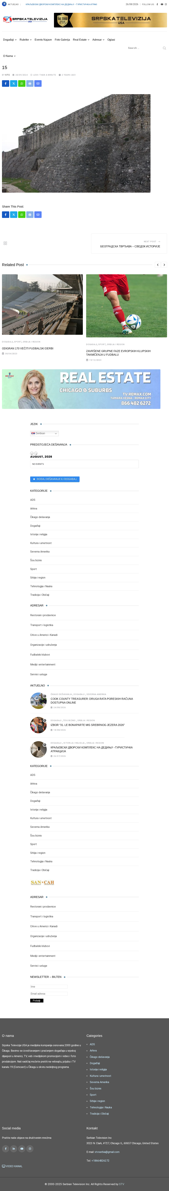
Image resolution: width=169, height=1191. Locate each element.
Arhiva (33, 508)
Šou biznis (36, 560)
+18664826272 (100, 1160)
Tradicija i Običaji (39, 594)
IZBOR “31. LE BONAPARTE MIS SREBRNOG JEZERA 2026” (88, 725)
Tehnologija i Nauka (41, 586)
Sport (18, 342)
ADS (32, 499)
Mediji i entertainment (42, 664)
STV (121, 1184)
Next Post (150, 241)
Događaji (8, 39)
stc (7, 75)
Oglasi (111, 39)
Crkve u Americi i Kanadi (43, 635)
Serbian (40, 433)
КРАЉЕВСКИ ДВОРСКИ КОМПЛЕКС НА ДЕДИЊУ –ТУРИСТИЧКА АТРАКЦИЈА (64, 4)
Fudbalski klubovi (40, 654)
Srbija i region (31, 342)
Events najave (43, 39)
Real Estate (80, 39)
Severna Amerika (40, 551)
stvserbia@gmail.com (107, 1152)
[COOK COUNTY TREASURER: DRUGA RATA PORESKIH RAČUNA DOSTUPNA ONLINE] (38, 701)
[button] (158, 265)
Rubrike (24, 39)
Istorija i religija (38, 534)
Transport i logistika (41, 625)
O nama (8, 56)
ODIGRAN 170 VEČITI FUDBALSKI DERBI (27, 348)
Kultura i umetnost (41, 543)
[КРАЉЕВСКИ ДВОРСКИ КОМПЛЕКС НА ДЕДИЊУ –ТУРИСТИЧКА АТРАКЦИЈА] (38, 749)
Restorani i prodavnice (43, 615)
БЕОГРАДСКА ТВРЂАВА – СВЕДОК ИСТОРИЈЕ (130, 246)
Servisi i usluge (38, 674)
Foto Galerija (62, 39)
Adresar (97, 39)
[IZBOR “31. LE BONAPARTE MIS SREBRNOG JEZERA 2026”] (38, 725)
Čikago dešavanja (40, 517)
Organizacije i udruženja (43, 644)
